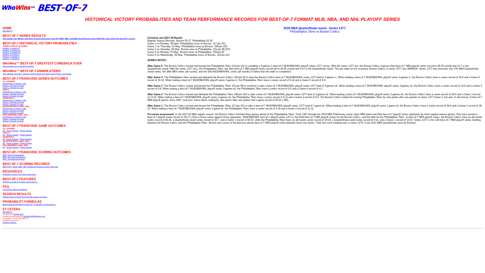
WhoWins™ (8, 212)
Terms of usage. (10, 222)
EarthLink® (18, 214)
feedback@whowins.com (34, 216)
